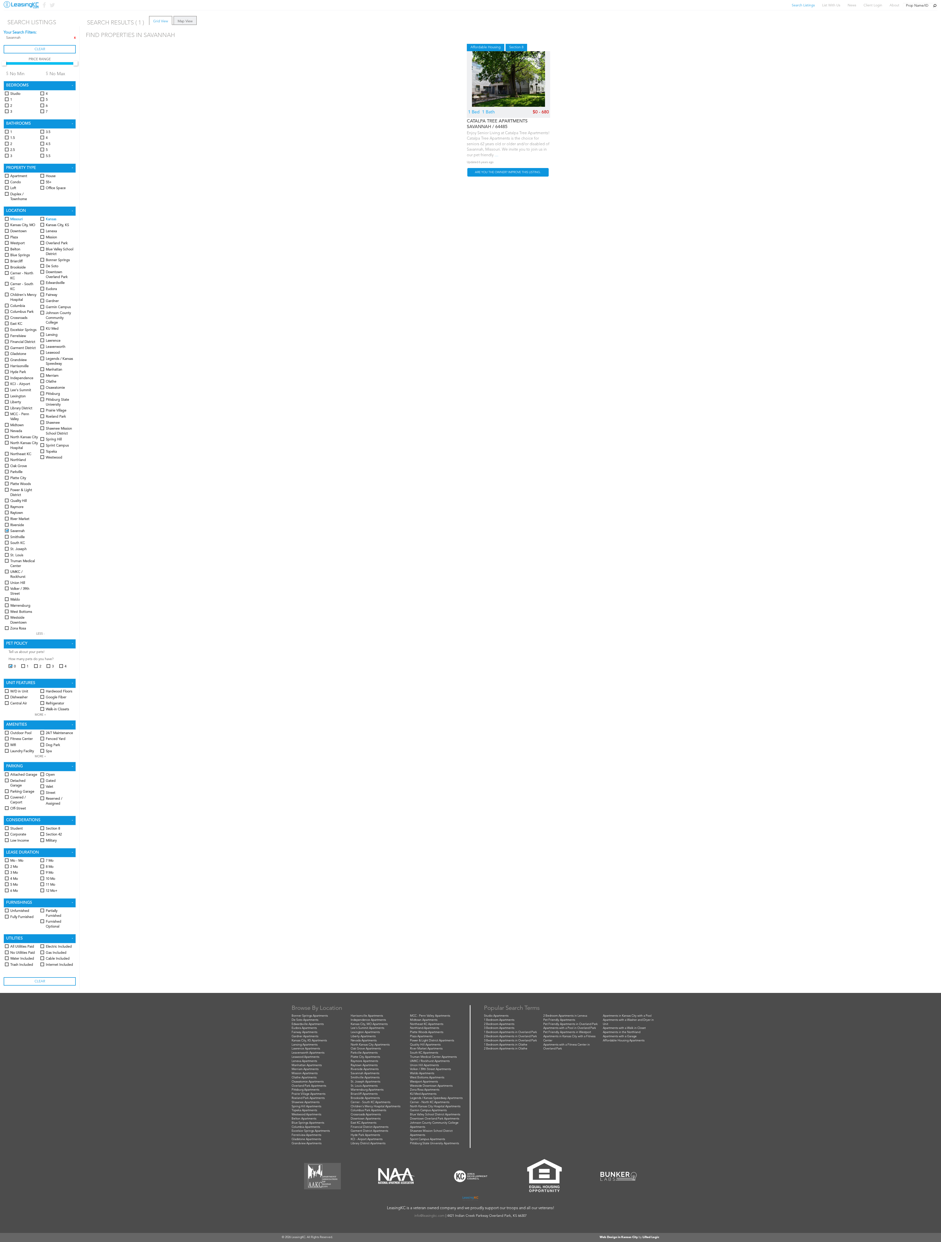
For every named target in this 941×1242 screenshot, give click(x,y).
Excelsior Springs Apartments (311, 1131)
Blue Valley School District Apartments (435, 1114)
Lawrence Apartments (306, 1048)
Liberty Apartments (363, 1036)
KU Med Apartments (423, 1094)
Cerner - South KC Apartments (370, 1102)
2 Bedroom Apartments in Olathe (505, 1048)
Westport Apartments (424, 1081)
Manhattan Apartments (307, 1065)
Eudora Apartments (304, 1028)
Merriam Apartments (305, 1069)
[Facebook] (44, 6)
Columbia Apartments (306, 1127)
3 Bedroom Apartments (499, 1028)
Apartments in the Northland (621, 1032)
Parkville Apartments (364, 1052)
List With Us (831, 5)
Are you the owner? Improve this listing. (508, 172)
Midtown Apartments (423, 1020)
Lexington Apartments (365, 1032)
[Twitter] (52, 6)
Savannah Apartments (365, 1073)
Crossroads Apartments (366, 1114)
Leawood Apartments (305, 1057)
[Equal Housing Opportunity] (544, 1176)
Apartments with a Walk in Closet (624, 1028)
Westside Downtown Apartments (431, 1086)
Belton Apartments (304, 1118)
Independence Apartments (368, 1020)
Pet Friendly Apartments (559, 1020)
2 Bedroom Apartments (499, 1024)
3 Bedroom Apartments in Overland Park (510, 1040)
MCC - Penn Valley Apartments (430, 1015)
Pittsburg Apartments (305, 1089)
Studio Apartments (496, 1015)
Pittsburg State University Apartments (434, 1143)
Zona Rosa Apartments (424, 1089)
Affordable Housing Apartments (623, 1040)
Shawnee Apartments (306, 1102)
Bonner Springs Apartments (310, 1015)
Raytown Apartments (364, 1065)
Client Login (873, 5)
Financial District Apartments (369, 1127)
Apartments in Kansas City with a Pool (627, 1015)
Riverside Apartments (365, 1069)
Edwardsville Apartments (308, 1024)
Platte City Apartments (365, 1057)
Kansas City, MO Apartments (369, 1024)
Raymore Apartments (364, 1061)
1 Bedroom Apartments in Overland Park (510, 1032)
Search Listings (803, 5)
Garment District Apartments (369, 1131)
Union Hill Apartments (424, 1065)
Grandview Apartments (307, 1143)
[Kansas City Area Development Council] (470, 1176)
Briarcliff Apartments (364, 1094)
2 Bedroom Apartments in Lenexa (565, 1015)
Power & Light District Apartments (432, 1040)
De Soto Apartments (305, 1020)
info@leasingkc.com (429, 1216)
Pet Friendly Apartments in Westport (567, 1032)
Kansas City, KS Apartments (309, 1040)
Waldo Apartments (422, 1073)
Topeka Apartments (304, 1110)
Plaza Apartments (421, 1036)
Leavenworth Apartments (308, 1052)
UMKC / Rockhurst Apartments (430, 1061)
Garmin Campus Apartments (428, 1110)
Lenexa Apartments (304, 1061)
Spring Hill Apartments (306, 1106)
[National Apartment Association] (396, 1176)
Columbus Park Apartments (368, 1110)
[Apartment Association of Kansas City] (322, 1176)
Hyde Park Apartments (365, 1135)
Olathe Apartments (304, 1077)
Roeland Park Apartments (308, 1098)
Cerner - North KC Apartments (429, 1102)
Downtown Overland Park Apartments (434, 1118)
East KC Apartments (363, 1122)
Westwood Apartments (306, 1114)
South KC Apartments (424, 1052)
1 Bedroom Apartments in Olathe (505, 1044)
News (852, 5)
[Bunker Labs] (618, 1176)
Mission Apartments (305, 1073)
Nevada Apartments (364, 1040)
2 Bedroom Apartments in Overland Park (510, 1036)
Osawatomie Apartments (308, 1081)
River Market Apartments (426, 1048)
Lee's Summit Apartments (367, 1028)
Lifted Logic (651, 1237)
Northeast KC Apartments (426, 1024)
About (894, 5)
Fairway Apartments (304, 1032)
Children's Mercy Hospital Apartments (375, 1106)
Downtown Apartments (366, 1118)
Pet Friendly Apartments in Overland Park (570, 1024)
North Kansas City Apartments (370, 1044)
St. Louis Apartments (364, 1086)
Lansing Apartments (305, 1044)
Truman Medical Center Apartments (433, 1057)
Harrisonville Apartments (367, 1015)
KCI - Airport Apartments (367, 1139)
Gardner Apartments (305, 1036)
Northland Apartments (424, 1028)
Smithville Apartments (365, 1077)
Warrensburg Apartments (367, 1089)
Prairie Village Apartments (308, 1094)
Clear (40, 49)
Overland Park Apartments (309, 1086)
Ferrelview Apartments (306, 1135)
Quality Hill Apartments (425, 1044)
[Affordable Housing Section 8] (508, 79)
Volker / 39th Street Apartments (430, 1069)
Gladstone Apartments (306, 1139)
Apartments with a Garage (620, 1036)
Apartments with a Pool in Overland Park (569, 1028)
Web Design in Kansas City (619, 1237)
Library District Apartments (368, 1143)
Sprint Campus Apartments (427, 1139)
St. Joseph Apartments (365, 1081)
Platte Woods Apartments (426, 1032)
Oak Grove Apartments (366, 1048)
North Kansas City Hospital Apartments (435, 1106)
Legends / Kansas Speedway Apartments (436, 1098)
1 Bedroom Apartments (499, 1020)
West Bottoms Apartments (427, 1077)
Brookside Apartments (365, 1098)
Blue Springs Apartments (308, 1122)
